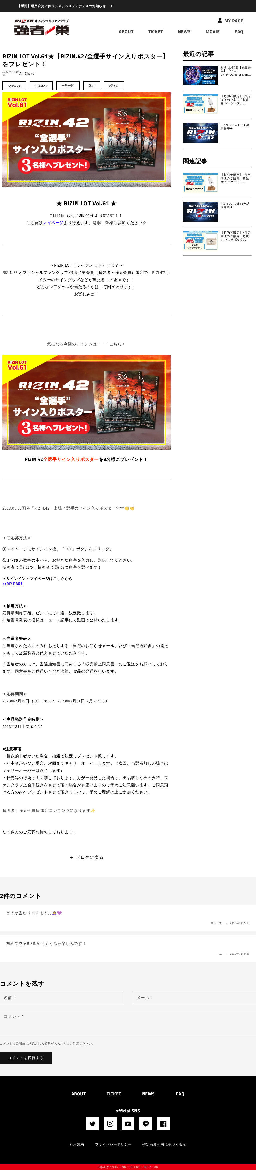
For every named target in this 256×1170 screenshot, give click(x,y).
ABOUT (79, 1093)
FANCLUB (14, 85)
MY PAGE (14, 584)
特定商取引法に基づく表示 (164, 1144)
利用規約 (77, 1144)
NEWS (148, 1093)
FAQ (180, 1093)
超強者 (114, 85)
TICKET (114, 1093)
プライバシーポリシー (113, 1144)
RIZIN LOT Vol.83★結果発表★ (235, 126)
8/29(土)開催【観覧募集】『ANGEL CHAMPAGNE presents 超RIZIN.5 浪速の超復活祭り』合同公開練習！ (236, 71)
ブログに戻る (90, 857)
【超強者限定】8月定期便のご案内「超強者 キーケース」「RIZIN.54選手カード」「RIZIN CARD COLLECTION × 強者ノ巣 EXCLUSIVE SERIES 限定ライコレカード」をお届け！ (236, 99)
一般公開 (68, 85)
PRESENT (41, 85)
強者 (92, 85)
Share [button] (29, 73)
